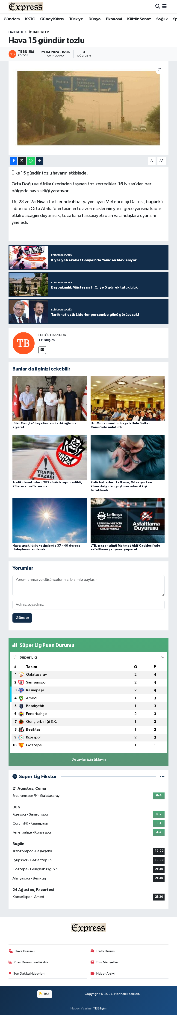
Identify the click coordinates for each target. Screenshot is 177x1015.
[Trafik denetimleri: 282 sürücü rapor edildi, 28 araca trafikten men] (49, 457)
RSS (46, 994)
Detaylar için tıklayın (88, 760)
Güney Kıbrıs (52, 19)
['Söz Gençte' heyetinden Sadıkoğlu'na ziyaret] (49, 398)
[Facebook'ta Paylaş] (13, 161)
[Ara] (157, 7)
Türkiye (76, 19)
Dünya (94, 19)
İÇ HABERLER (39, 32)
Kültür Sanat (139, 19)
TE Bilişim (46, 340)
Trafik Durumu (106, 951)
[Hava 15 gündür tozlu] (89, 108)
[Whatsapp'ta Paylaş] (31, 161)
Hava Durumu (25, 951)
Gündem (11, 19)
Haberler (16, 32)
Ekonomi (114, 19)
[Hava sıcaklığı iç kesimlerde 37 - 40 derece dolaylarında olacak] (49, 520)
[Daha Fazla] (39, 161)
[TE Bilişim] (23, 343)
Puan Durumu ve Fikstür (31, 962)
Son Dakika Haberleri (28, 973)
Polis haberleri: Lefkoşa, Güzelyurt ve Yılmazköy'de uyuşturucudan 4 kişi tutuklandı (121, 486)
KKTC (30, 19)
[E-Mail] (42, 350)
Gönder (22, 618)
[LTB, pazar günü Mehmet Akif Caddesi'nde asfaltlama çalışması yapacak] (128, 520)
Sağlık (162, 19)
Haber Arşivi (105, 973)
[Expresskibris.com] (26, 6)
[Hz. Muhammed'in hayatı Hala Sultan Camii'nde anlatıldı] (128, 398)
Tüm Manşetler (107, 962)
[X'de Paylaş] (22, 161)
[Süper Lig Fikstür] (162, 777)
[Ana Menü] (164, 7)
